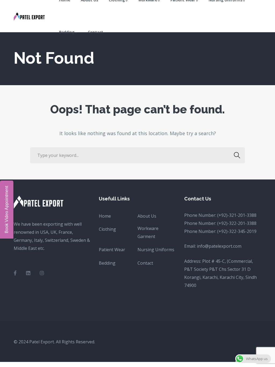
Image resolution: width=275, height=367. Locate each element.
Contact (145, 263)
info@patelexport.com (219, 246)
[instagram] (42, 273)
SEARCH (237, 155)
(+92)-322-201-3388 (236, 223)
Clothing (107, 229)
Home (105, 216)
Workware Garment (148, 232)
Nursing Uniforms (156, 250)
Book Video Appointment (6, 209)
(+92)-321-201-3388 (236, 215)
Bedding (107, 263)
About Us (147, 216)
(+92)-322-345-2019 (236, 231)
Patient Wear (112, 250)
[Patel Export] (30, 16)
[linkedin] (28, 273)
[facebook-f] (15, 273)
